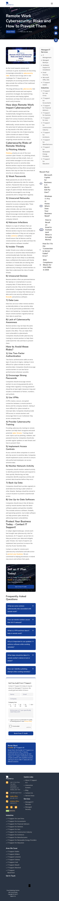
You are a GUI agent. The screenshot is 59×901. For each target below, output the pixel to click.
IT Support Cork (12, 862)
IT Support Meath (13, 865)
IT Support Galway (13, 859)
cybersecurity (27, 89)
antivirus (14, 236)
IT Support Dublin (13, 851)
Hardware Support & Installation (46, 67)
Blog (26, 790)
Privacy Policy (28, 721)
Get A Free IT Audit (21, 586)
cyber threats (17, 433)
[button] (51, 3)
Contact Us (29, 793)
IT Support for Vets (13, 829)
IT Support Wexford (14, 868)
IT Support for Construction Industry (19, 832)
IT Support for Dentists (15, 827)
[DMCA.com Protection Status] (10, 810)
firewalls (9, 297)
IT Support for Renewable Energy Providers (46, 151)
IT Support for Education (15, 843)
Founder (11, 747)
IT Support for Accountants (16, 821)
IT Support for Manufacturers (17, 837)
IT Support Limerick (14, 857)
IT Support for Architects (15, 835)
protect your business (15, 554)
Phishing (9, 153)
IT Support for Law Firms (46, 93)
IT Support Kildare (13, 854)
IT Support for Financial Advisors (47, 108)
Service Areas (29, 796)
